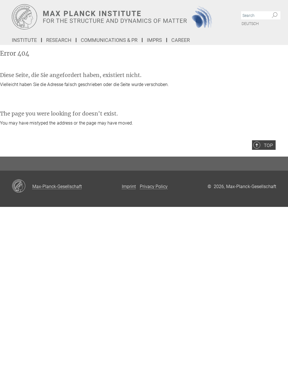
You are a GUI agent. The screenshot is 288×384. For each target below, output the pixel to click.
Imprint (129, 186)
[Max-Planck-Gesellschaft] (22, 186)
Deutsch (250, 23)
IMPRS (154, 40)
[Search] (274, 15)
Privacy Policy (154, 186)
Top (268, 145)
